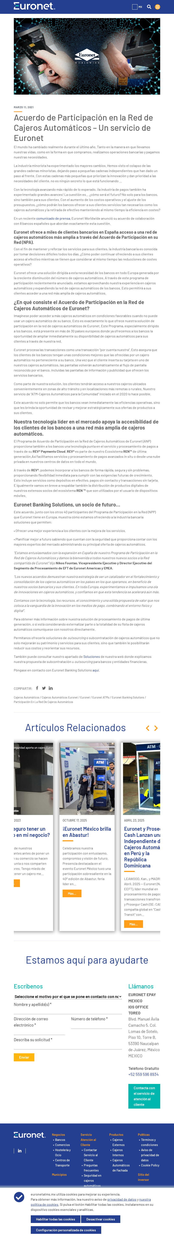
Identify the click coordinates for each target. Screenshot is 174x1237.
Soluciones (91, 656)
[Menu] (157, 7)
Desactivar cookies (100, 1219)
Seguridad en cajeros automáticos (92, 1180)
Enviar (24, 1057)
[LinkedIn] (19, 1150)
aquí (95, 670)
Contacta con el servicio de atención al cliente (144, 1096)
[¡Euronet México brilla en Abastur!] (87, 779)
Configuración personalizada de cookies (66, 1230)
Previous (147, 728)
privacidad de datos (121, 1199)
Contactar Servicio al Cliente (91, 1155)
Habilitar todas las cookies (55, 1219)
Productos (116, 1134)
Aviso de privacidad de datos (150, 1155)
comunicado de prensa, (53, 218)
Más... (72, 893)
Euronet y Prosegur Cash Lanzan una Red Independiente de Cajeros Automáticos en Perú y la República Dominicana (148, 847)
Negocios (58, 1134)
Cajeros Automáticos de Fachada (121, 1165)
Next (156, 728)
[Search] (149, 7)
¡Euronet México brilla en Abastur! (87, 832)
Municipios (59, 1174)
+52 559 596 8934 (143, 1074)
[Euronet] (34, 5)
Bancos (60, 1140)
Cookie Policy (150, 1165)
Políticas (144, 1134)
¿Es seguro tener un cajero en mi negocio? (25, 832)
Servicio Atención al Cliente (88, 1140)
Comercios (62, 1145)
